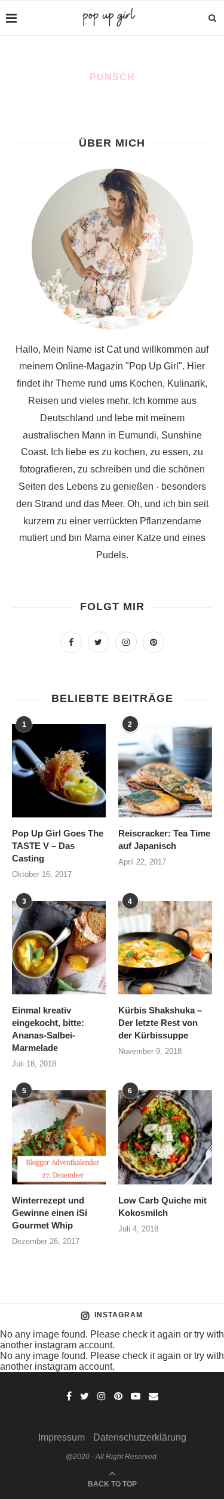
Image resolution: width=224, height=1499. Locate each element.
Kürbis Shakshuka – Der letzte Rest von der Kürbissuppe (160, 1022)
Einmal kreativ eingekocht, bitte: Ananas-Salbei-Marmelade (48, 1029)
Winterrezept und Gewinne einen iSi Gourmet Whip (49, 1212)
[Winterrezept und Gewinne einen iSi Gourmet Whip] (59, 1137)
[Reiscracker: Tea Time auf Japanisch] (165, 770)
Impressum (61, 1437)
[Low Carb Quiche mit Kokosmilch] (165, 1137)
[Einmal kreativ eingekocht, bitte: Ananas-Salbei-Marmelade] (59, 947)
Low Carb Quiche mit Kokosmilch (162, 1206)
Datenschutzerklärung (139, 1437)
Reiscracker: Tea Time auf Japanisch (164, 839)
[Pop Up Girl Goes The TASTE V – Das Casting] (59, 770)
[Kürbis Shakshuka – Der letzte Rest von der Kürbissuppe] (165, 947)
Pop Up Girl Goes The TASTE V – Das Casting (57, 845)
